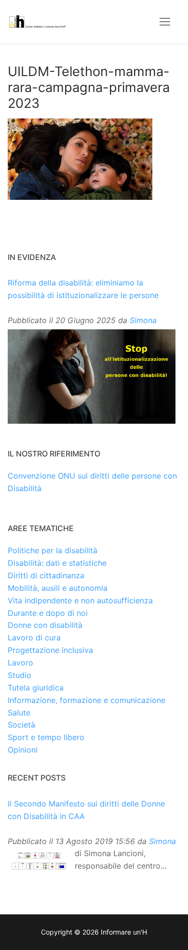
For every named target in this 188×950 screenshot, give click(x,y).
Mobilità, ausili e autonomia (57, 588)
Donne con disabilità (45, 625)
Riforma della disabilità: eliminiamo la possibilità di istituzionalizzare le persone (83, 289)
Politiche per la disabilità (52, 550)
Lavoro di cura (34, 637)
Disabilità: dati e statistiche (57, 563)
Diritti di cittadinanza (46, 575)
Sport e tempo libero (46, 737)
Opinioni (23, 750)
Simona (143, 320)
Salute (19, 712)
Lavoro (20, 662)
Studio (19, 675)
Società (21, 724)
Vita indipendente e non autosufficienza (80, 600)
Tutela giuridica (36, 687)
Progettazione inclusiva (50, 650)
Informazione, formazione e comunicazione (86, 700)
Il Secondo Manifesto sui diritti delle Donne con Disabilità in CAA (86, 810)
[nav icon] (164, 22)
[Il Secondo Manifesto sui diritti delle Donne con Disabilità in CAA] (39, 861)
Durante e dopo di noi (48, 613)
